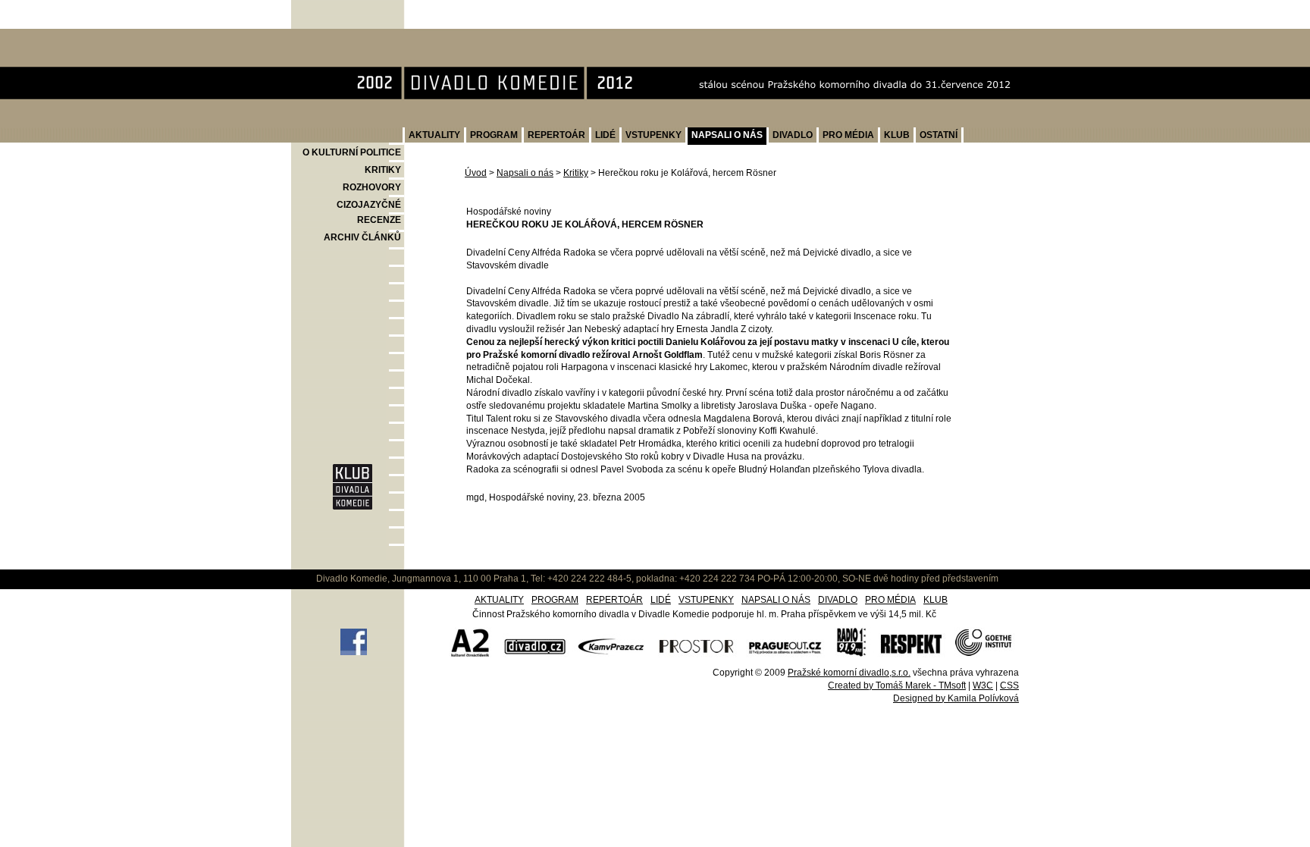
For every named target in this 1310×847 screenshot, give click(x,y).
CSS (1009, 685)
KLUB (897, 135)
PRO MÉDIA (848, 135)
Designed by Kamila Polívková (956, 698)
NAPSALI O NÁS (727, 135)
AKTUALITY (434, 135)
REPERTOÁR (556, 135)
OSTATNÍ (938, 135)
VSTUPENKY (653, 135)
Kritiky (575, 173)
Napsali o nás (525, 173)
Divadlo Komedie (340, 36)
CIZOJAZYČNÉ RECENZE (369, 212)
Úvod (476, 173)
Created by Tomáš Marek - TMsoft (897, 685)
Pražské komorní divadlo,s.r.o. (849, 672)
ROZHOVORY (372, 187)
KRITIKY (383, 170)
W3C (983, 685)
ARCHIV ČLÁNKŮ (362, 237)
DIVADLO (793, 135)
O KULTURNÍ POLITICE (351, 152)
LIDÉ (605, 135)
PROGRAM (494, 135)
